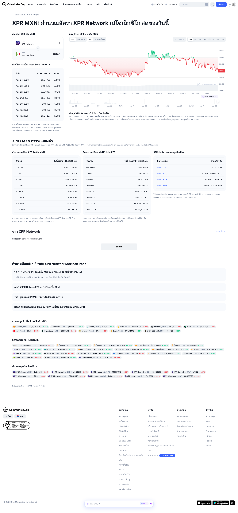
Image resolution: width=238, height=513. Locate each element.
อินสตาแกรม (211, 431)
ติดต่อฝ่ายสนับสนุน (185, 426)
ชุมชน (208, 421)
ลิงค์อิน (209, 445)
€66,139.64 (188, 345)
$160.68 (163, 331)
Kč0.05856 (151, 372)
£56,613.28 (208, 349)
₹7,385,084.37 (74, 345)
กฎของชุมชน (153, 441)
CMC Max (123, 431)
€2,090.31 (61, 358)
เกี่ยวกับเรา (152, 416)
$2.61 (30, 376)
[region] (89, 4)
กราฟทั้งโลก (124, 465)
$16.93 (101, 327)
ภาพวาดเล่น (124, 484)
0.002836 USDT (101, 358)
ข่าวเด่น (122, 436)
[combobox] (179, 39)
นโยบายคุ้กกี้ (153, 436)
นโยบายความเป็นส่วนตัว (158, 426)
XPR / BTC (162, 173)
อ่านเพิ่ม (219, 231)
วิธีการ (151, 450)
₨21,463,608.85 (171, 349)
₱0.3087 (28, 358)
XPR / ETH (162, 179)
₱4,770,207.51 (96, 349)
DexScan (123, 450)
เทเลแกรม (210, 426)
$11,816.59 (134, 327)
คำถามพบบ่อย (183, 431)
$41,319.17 (68, 327)
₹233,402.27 (94, 353)
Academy (123, 416)
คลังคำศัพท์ (181, 436)
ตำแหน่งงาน (153, 455)
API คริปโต (124, 445)
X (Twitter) (210, 416)
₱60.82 (129, 353)
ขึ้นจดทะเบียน (183, 416)
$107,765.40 (165, 353)
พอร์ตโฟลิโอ (124, 474)
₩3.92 (189, 372)
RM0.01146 (110, 372)
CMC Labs (124, 426)
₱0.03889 (34, 345)
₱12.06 (28, 353)
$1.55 (94, 331)
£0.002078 (182, 376)
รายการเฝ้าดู (124, 479)
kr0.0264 (31, 372)
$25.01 (167, 327)
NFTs (121, 469)
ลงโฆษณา (123, 421)
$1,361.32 (60, 331)
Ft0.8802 (143, 376)
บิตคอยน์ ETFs (125, 441)
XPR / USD (162, 167)
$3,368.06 (200, 353)
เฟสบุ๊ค (209, 436)
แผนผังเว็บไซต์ (125, 489)
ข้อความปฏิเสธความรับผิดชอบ (161, 445)
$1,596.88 (200, 327)
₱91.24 (60, 353)
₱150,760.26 (133, 349)
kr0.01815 (71, 372)
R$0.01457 (68, 376)
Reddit (209, 441)
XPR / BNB (162, 185)
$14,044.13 (127, 331)
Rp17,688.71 (60, 349)
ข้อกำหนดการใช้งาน (157, 421)
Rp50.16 (106, 376)
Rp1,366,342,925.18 (114, 345)
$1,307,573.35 (31, 327)
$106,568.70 (152, 345)
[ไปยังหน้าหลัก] (13, 4)
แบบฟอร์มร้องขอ (184, 421)
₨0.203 (28, 349)
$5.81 (27, 331)
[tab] (90, 39)
